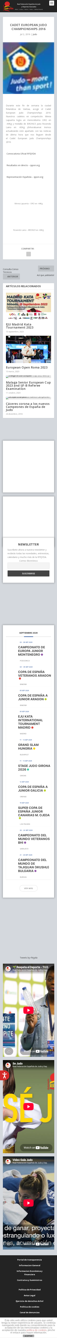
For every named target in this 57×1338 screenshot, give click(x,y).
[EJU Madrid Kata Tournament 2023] (28, 306)
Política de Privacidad (30, 1289)
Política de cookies (29, 1306)
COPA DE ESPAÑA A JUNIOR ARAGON (33, 697)
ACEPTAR (28, 1336)
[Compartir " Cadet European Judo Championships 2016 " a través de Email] (29, 254)
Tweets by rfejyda (28, 957)
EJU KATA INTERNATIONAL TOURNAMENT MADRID (30, 722)
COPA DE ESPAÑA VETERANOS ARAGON (34, 673)
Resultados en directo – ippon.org (23, 165)
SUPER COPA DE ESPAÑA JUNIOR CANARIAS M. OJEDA (34, 811)
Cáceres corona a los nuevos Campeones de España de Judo (28, 407)
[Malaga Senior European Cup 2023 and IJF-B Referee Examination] (28, 377)
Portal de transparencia (29, 1259)
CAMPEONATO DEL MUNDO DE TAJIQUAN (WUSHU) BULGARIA (33, 865)
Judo (35, 34)
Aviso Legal (29, 1295)
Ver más (28, 888)
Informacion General (29, 1265)
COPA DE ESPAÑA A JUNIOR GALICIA (33, 788)
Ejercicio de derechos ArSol (29, 1301)
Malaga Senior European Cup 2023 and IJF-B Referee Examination (28, 385)
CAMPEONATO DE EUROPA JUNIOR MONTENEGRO (31, 650)
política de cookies (36, 1330)
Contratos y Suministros (29, 1280)
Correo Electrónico (28, 560)
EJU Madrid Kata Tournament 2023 (19, 325)
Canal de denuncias (30, 1312)
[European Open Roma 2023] (28, 349)
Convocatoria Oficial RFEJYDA (21, 153)
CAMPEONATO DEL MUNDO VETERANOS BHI (34, 838)
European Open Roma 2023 (27, 367)
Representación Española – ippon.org (24, 176)
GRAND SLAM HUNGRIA (28, 746)
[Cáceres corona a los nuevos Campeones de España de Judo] (28, 398)
